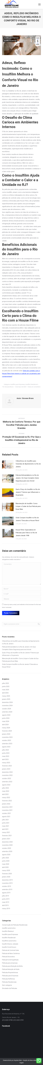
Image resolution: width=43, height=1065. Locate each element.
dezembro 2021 (7, 807)
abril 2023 (5, 759)
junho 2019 (5, 899)
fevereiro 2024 (7, 731)
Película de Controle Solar (10, 950)
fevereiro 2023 (7, 766)
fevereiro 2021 (7, 835)
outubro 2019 (6, 886)
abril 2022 (5, 794)
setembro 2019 (7, 889)
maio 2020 (5, 864)
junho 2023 (5, 753)
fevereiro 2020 (7, 873)
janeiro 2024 (6, 734)
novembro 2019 (7, 883)
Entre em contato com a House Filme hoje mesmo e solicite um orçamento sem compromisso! (21, 373)
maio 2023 (5, 756)
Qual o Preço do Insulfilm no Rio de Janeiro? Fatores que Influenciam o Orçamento (28, 492)
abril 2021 (5, 829)
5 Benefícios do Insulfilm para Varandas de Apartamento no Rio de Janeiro (28, 464)
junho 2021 (5, 823)
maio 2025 (5, 690)
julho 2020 (5, 858)
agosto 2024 (6, 715)
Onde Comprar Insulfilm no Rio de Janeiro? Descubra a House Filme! (27, 519)
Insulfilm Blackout (8, 931)
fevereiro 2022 (7, 801)
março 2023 (6, 762)
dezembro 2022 (7, 772)
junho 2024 (5, 718)
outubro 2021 (6, 813)
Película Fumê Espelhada (10, 960)
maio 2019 (5, 902)
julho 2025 (5, 683)
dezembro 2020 (7, 842)
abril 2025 (5, 693)
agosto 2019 (6, 893)
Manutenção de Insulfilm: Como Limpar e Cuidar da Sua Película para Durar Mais (28, 506)
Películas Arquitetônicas (10, 972)
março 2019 (6, 908)
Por (8, 387)
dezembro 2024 (7, 702)
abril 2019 (5, 905)
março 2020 (6, 870)
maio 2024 (5, 721)
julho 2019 (5, 896)
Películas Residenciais (9, 982)
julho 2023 (5, 750)
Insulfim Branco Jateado (10, 944)
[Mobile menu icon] (39, 4)
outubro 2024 (6, 709)
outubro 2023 (6, 740)
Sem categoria (7, 985)
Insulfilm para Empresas (11, 38)
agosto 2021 (6, 816)
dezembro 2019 (7, 880)
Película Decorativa (8, 956)
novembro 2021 (7, 810)
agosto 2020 (6, 854)
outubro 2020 (6, 848)
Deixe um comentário (34, 387)
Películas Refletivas (8, 979)
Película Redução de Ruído (10, 969)
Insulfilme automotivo (9, 941)
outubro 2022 (6, 778)
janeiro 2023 (6, 769)
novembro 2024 (7, 705)
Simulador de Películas (9, 988)
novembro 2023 (7, 737)
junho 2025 (5, 686)
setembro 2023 (7, 743)
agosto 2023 (6, 747)
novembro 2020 (7, 845)
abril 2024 (5, 724)
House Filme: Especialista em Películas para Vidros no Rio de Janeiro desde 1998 (26, 532)
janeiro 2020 (6, 877)
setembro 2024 (7, 712)
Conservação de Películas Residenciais (14, 925)
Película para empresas (10, 963)
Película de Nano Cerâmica (11, 953)
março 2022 (6, 797)
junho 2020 (5, 861)
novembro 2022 (7, 775)
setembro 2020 (7, 851)
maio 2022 (5, 791)
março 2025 (6, 696)
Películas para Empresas (10, 976)
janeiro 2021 (6, 839)
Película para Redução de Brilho (12, 966)
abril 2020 (5, 867)
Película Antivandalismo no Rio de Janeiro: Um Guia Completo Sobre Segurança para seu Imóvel (27, 478)
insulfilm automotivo (9, 928)
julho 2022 (5, 788)
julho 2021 (5, 820)
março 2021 (6, 832)
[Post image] (8, 464)
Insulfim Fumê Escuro (9, 947)
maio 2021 (5, 826)
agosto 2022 (6, 785)
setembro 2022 (7, 781)
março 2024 (6, 728)
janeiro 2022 (6, 804)
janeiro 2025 (6, 699)
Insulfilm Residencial (10, 40)
